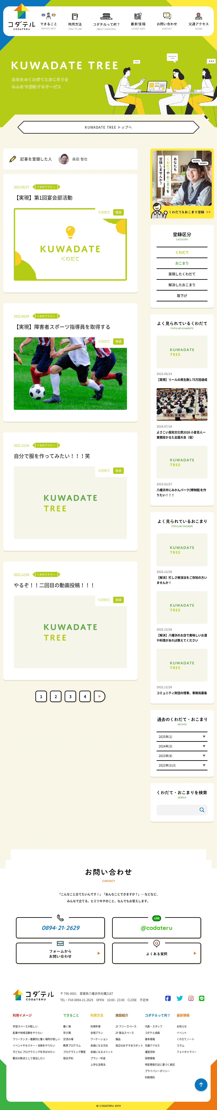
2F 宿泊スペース (124, 1033)
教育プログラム (72, 1045)
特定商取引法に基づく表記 (160, 1064)
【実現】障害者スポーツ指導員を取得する (62, 326)
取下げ (182, 295)
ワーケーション (99, 1039)
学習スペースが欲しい (25, 1026)
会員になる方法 (99, 1045)
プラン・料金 (98, 1058)
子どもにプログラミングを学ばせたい (34, 1052)
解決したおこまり (182, 285)
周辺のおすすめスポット (129, 1045)
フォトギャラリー (187, 1052)
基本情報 (150, 1039)
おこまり (182, 263)
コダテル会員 (152, 1033)
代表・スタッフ (153, 1026)
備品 (118, 1039)
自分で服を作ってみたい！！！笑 (52, 456)
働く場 (67, 1026)
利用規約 (150, 1077)
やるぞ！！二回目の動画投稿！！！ (54, 585)
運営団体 (150, 1052)
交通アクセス (152, 1045)
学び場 (67, 1033)
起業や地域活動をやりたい (28, 1033)
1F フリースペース (125, 1026)
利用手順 (95, 1026)
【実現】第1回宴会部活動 (43, 197)
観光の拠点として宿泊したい (29, 1058)
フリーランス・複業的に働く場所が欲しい (36, 1039)
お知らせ (182, 1026)
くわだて (182, 252)
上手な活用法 (98, 1064)
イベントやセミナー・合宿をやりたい (34, 1045)
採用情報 (150, 1058)
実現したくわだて (182, 274)
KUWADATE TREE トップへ (108, 127)
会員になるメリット (101, 1052)
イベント (182, 1033)
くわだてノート (185, 1039)
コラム (180, 1045)
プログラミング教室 (74, 1052)
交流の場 (68, 1039)
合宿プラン (96, 1033)
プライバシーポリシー (157, 1071)
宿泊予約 (68, 1058)
